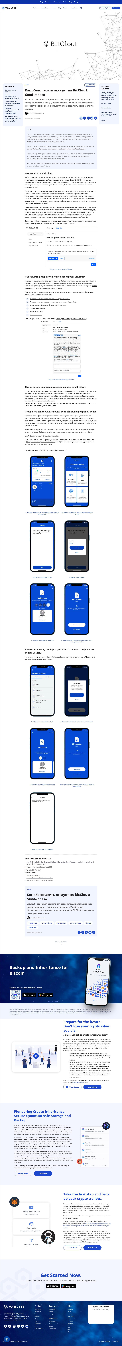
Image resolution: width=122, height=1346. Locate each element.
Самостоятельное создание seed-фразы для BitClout (12, 103)
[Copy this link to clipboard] (95, 118)
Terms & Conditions (104, 1341)
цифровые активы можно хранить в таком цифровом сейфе (70, 432)
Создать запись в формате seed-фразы (41, 442)
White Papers (52, 1321)
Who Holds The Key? (33, 870)
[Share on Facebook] (84, 118)
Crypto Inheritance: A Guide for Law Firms (39, 878)
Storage (51, 1311)
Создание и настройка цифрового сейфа (44, 436)
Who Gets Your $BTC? (33, 875)
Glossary (91, 85)
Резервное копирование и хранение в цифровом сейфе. (50, 299)
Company (70, 1309)
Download (116, 8)
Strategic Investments (71, 1324)
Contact (70, 1332)
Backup (35, 8)
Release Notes (106, 108)
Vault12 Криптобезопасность (36, 113)
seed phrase (33, 923)
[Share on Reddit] (91, 118)
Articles (51, 1324)
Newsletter (74, 8)
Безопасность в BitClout (10, 91)
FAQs (69, 1319)
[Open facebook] (5, 1326)
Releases (37, 1316)
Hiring (69, 1314)
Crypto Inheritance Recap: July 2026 (39, 867)
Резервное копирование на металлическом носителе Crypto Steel (53, 302)
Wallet (103, 120)
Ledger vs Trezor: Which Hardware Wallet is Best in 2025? (109, 114)
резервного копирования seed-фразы (77, 292)
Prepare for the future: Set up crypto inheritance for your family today (61, 2)
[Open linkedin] (18, 1326)
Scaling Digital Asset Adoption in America (39, 880)
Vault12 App (38, 1309)
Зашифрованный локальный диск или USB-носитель (48, 305)
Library (51, 1314)
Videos (51, 1326)
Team (69, 1311)
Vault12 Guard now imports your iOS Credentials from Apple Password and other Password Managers (108, 95)
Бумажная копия (36, 315)
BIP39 (32, 394)
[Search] (81, 7)
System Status (38, 1328)
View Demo (74, 1087)
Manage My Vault (105, 8)
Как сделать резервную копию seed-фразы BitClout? (12, 96)
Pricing (36, 1326)
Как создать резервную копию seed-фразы (71, 319)
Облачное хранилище (37, 308)
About (65, 8)
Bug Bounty (38, 1323)
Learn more (72, 1248)
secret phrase (61, 923)
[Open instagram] (14, 1326)
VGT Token (71, 1316)
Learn (54, 8)
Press (69, 1329)
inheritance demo (78, 1082)
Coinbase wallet (106, 103)
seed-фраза (33, 927)
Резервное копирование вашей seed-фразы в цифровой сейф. (12, 110)
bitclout (88, 923)
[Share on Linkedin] (88, 118)
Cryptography (52, 1309)
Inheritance (45, 8)
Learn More (92, 1087)
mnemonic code (75, 923)
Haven (36, 1319)
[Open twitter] (9, 1326)
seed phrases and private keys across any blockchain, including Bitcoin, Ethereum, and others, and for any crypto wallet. (87, 1226)
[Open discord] (22, 1326)
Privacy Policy (115, 1341)
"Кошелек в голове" (36, 312)
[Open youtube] (27, 1326)
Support (37, 1321)
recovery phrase (46, 923)
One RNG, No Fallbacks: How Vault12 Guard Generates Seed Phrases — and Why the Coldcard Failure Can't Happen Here (60, 863)
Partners (70, 1321)
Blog (59, 8)
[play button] (36, 1056)
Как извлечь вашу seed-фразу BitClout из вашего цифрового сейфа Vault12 (12, 119)
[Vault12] (9, 8)
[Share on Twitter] (81, 118)
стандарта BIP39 (68, 223)
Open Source (52, 1328)
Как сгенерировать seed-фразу (43, 401)
